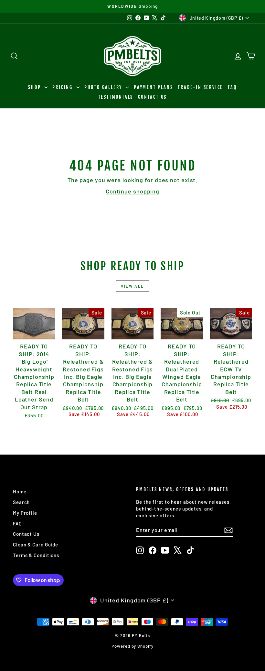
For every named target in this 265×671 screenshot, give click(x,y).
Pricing (63, 87)
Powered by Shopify (132, 646)
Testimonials (115, 97)
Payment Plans (153, 87)
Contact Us (152, 97)
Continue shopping (132, 191)
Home (19, 491)
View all (132, 286)
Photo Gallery (104, 87)
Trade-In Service (200, 87)
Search (21, 502)
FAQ (232, 87)
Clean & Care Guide (35, 544)
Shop (35, 87)
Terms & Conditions (36, 555)
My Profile (25, 513)
